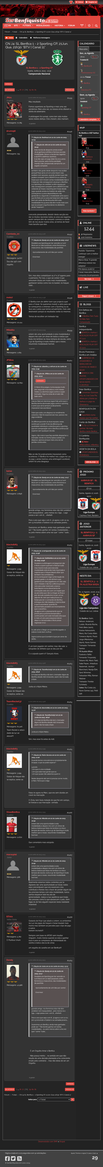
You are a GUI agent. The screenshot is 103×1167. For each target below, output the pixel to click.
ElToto (9, 916)
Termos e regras (81, 1153)
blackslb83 (11, 544)
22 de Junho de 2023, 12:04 (37, 97)
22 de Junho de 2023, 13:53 (36, 812)
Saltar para (32, 1099)
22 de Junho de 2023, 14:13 (36, 854)
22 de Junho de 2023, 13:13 (36, 471)
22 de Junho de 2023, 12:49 (36, 330)
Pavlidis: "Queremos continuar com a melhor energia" (88, 254)
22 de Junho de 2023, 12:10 (36, 131)
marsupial (11, 854)
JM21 (9, 97)
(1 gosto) (32, 290)
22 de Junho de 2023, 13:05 (37, 360)
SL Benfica (85, 83)
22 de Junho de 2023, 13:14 (36, 544)
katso (9, 471)
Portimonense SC (88, 73)
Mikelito (10, 330)
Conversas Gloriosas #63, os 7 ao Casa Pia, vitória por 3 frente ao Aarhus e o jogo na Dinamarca (89, 398)
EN (9, 25)
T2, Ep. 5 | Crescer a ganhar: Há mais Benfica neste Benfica (89, 428)
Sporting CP (86, 108)
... (18, 90)
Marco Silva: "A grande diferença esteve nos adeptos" (88, 263)
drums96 (11, 131)
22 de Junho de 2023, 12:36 (37, 297)
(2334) (90, 540)
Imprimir (8, 84)
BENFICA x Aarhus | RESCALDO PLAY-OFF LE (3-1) (89, 336)
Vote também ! (89, 211)
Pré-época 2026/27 (86, 269)
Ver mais (87, 279)
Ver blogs (91, 462)
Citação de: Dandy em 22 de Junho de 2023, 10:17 (51, 240)
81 (35, 90)
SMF (55, 1142)
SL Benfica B (86, 66)
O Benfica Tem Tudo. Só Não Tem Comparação (89, 319)
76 (20, 90)
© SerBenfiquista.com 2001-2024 (17, 1163)
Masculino (83, 49)
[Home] (31, 17)
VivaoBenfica (13, 812)
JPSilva (10, 360)
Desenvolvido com (46, 1142)
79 (30, 90)
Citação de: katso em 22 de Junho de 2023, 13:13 (50, 966)
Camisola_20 (12, 234)
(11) (90, 488)
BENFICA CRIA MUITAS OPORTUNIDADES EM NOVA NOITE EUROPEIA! (89, 379)
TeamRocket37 (14, 701)
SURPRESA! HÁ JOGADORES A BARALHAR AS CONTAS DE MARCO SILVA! (88, 364)
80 (33, 90)
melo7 (9, 297)
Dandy (9, 960)
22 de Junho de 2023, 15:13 (36, 960)
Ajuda (73, 1153)
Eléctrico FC (86, 90)
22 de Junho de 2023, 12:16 (36, 234)
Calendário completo (88, 119)
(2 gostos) (32, 123)
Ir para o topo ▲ (92, 1153)
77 (23, 90)
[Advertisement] (39, 1120)
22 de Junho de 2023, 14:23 (36, 917)
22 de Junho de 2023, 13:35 (36, 749)
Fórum (71, 25)
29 (95, 1157)
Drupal (62, 1142)
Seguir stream (88, 296)
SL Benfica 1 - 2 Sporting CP (39, 68)
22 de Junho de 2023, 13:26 (37, 663)
